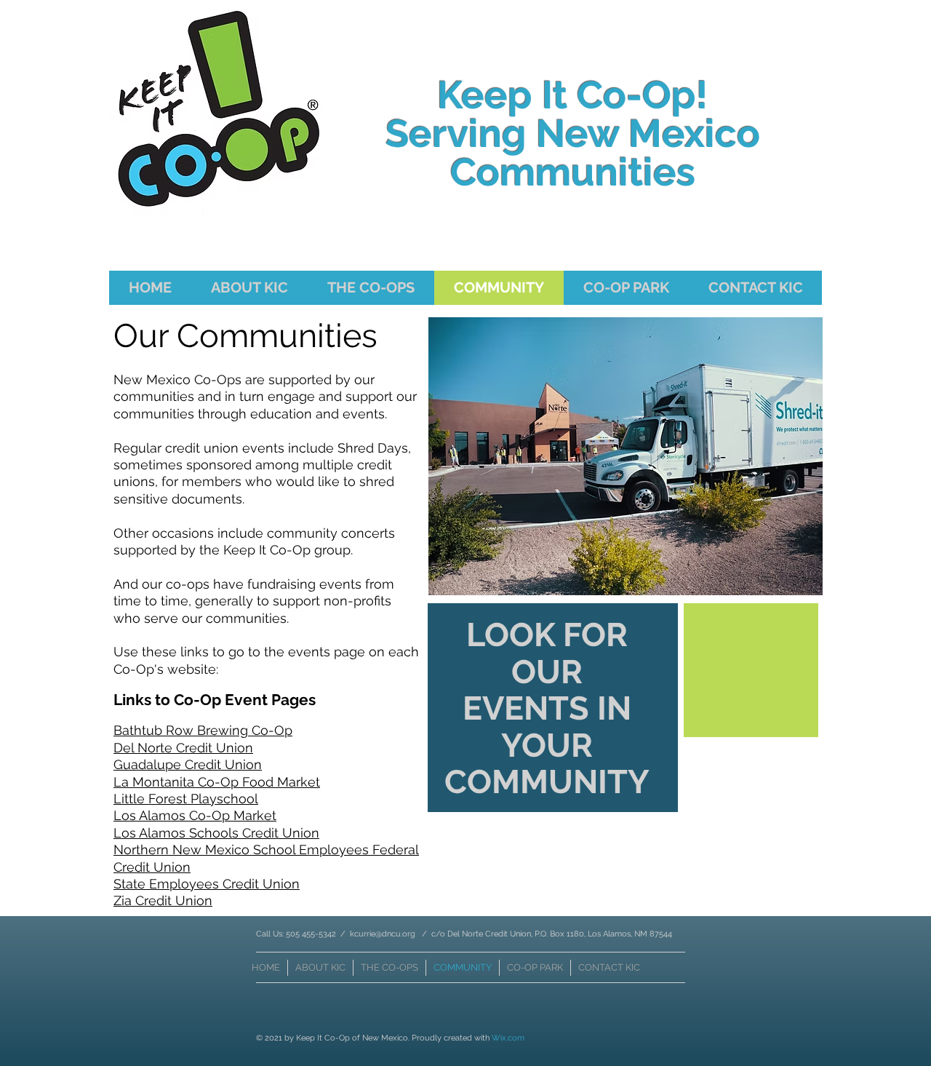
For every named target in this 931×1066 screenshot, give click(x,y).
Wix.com (508, 1038)
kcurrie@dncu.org (382, 934)
